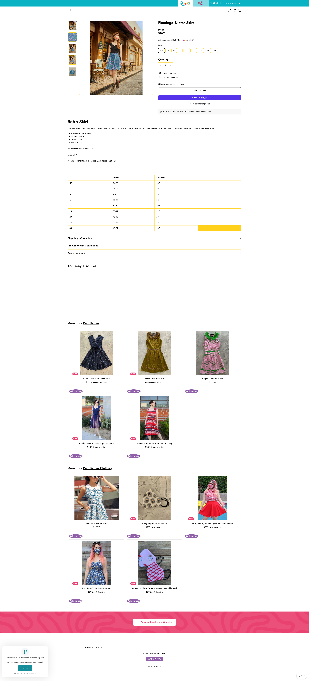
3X (208, 50)
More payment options (200, 104)
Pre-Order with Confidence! (83, 245)
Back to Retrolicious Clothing (156, 622)
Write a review (154, 659)
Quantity (163, 59)
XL (186, 50)
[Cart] (239, 10)
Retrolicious (91, 323)
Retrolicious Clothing (97, 468)
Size (160, 45)
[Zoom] (116, 58)
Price (161, 29)
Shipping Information (80, 238)
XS (161, 50)
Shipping (161, 84)
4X (215, 50)
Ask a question (76, 253)
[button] (199, 40)
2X (201, 50)
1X (193, 50)
